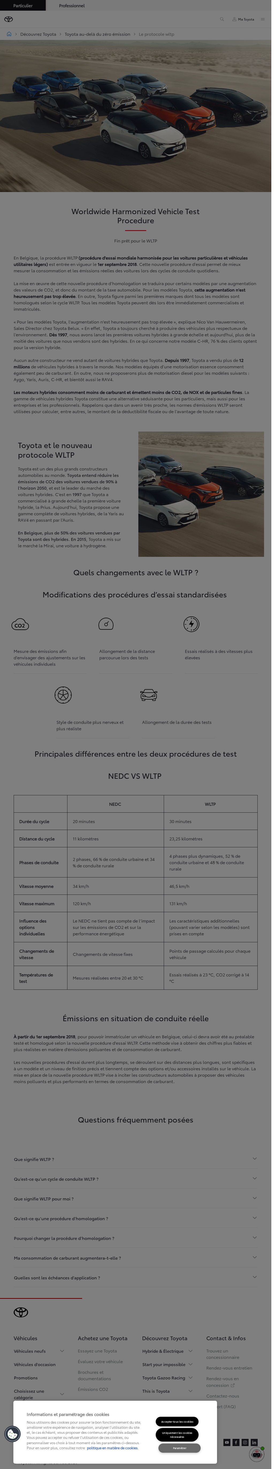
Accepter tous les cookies (177, 1421)
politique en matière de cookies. (112, 1447)
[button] (12, 1434)
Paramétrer (180, 1448)
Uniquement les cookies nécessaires (177, 1435)
